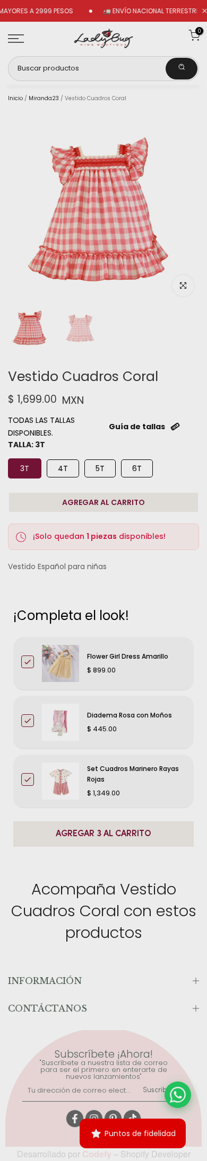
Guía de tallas (137, 426)
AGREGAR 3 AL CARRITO (103, 834)
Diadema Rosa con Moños (129, 715)
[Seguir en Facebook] (75, 1119)
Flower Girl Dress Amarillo (127, 656)
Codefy (98, 1154)
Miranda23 (44, 98)
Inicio (15, 98)
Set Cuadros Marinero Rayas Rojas (133, 774)
